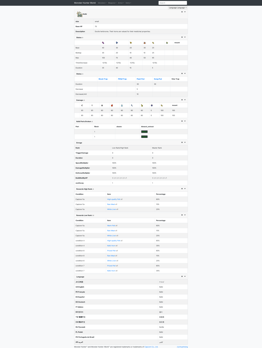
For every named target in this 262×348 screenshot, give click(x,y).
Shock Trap (103, 79)
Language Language (177, 8)
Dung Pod (158, 79)
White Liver (111, 209)
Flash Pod (140, 79)
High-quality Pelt (113, 199)
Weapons (111, 3)
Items (128, 3)
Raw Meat (111, 204)
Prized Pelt (111, 251)
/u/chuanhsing (182, 347)
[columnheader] (87, 42)
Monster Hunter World (85, 3)
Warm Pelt (111, 226)
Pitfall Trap (122, 79)
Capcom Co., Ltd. (151, 347)
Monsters (101, 3)
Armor (120, 3)
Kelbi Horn (111, 246)
